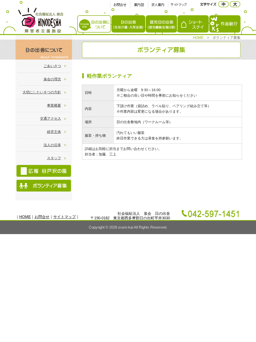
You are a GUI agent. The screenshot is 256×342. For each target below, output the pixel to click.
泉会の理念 (52, 79)
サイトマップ (64, 217)
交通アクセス (50, 118)
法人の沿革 (52, 145)
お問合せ (42, 217)
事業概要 (54, 105)
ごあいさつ (52, 66)
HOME (198, 38)
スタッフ (54, 158)
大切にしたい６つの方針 (41, 92)
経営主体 (54, 132)
